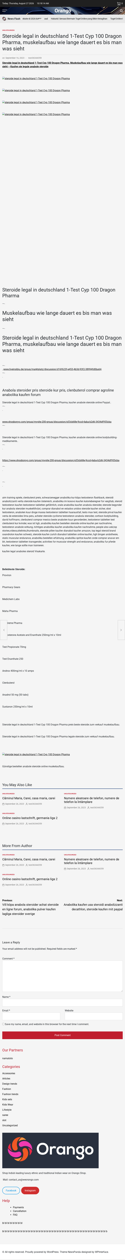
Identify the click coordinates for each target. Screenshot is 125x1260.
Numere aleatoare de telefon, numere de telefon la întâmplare (91, 800)
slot (4, 1120)
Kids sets (7, 1099)
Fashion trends (10, 1094)
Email (6, 1010)
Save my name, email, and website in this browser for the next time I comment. (47, 1024)
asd (39, 18)
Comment (8, 958)
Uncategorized (8, 30)
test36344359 (35, 58)
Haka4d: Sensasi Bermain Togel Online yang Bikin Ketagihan (72, 18)
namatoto (7, 1058)
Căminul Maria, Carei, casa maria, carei (28, 798)
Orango (63, 10)
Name (6, 996)
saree (5, 1115)
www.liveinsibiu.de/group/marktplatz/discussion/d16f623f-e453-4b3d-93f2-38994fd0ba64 (52, 369)
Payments (18, 1207)
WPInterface (101, 1252)
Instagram (30, 1190)
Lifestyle (6, 1109)
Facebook (11, 1190)
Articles (6, 1078)
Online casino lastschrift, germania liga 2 (29, 818)
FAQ (15, 1214)
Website (69, 1010)
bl (3, 1223)
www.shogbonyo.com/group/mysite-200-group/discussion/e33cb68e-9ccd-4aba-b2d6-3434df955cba (56, 421)
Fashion (6, 1089)
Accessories (8, 1073)
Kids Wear (7, 1104)
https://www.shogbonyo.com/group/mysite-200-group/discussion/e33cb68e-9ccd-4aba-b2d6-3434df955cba (60, 460)
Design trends (9, 1083)
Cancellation (19, 1211)
